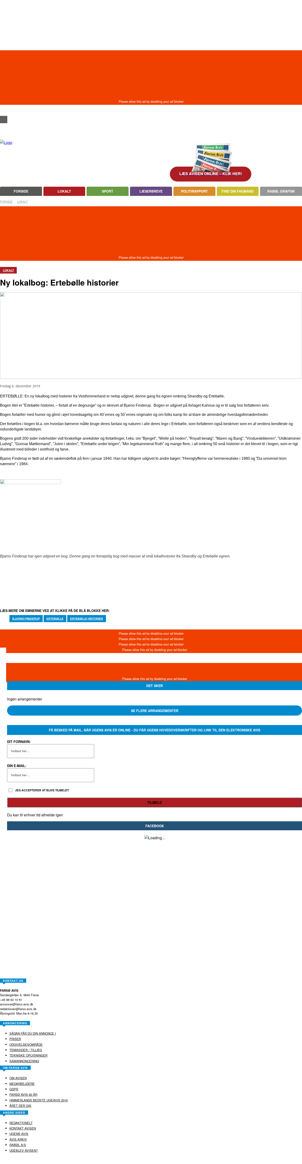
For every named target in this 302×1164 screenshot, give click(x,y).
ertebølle (54, 618)
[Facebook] (3, 119)
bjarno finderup (26, 618)
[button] (3, 111)
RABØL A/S (136, 1160)
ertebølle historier (86, 618)
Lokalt (22, 201)
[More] (174, 582)
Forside (6, 201)
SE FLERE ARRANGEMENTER (154, 710)
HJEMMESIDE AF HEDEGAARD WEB (169, 1160)
